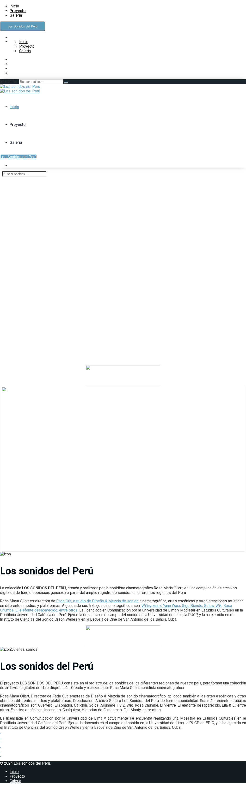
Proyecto (18, 10)
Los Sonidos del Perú (22, 26)
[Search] (66, 83)
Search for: (9, 81)
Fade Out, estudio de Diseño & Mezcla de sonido (97, 601)
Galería (16, 15)
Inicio (14, 6)
